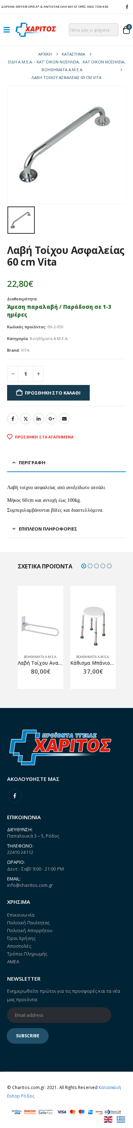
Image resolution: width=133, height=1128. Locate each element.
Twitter (25, 418)
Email (64, 418)
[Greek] (121, 1119)
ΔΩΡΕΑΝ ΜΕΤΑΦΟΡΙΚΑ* (20, 6)
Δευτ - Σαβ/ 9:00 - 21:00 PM (35, 869)
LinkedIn (38, 418)
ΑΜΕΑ (13, 961)
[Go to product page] (40, 626)
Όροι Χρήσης (21, 938)
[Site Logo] (36, 29)
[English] (108, 1119)
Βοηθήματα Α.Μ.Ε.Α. (49, 338)
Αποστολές (19, 946)
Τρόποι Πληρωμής (27, 954)
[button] (9, 30)
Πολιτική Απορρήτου (29, 930)
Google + (51, 418)
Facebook (12, 418)
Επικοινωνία (20, 915)
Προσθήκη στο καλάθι (52, 393)
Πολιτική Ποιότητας (28, 922)
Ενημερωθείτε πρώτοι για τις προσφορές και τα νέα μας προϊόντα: (63, 995)
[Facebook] (127, 6)
